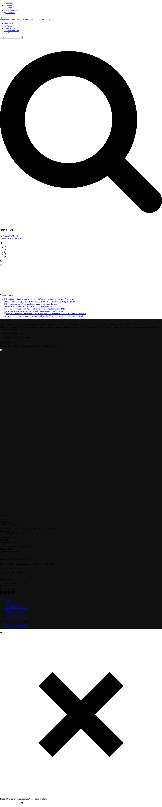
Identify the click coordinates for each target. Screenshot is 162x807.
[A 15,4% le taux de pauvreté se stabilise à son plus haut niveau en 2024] (34, 309)
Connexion (8, 628)
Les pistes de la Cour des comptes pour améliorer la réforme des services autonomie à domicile (44, 316)
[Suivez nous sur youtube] (9, 594)
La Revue (8, 5)
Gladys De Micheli (10, 236)
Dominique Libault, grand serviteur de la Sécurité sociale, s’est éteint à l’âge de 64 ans (39, 301)
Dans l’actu (8, 3)
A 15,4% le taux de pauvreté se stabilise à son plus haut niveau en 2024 (33, 311)
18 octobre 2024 (14, 238)
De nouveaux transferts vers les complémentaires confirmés (29, 306)
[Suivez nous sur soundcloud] (13, 594)
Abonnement (9, 8)
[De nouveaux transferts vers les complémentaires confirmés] (30, 304)
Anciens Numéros (11, 10)
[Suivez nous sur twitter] (6, 594)
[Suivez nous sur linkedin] (2, 594)
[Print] (1, 261)
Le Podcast (10, 12)
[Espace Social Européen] (25, 19)
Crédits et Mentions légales (16, 617)
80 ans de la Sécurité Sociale (16, 607)
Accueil (8, 603)
